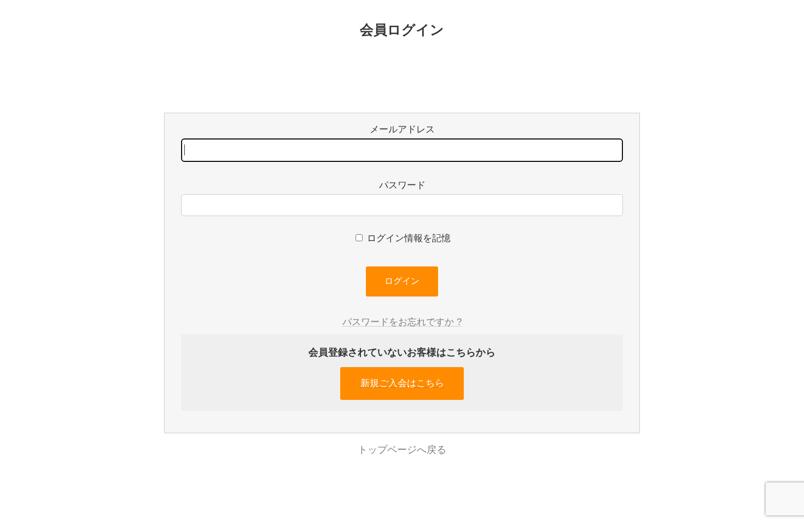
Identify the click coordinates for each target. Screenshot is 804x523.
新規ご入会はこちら (402, 383)
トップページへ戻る (402, 449)
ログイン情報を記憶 (407, 238)
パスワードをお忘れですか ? (402, 322)
